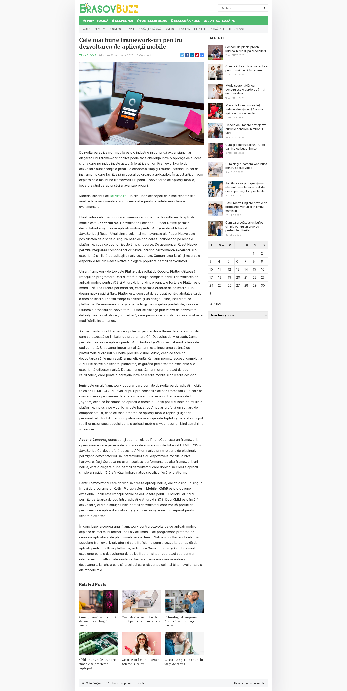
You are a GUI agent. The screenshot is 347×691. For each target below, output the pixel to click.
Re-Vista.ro (118, 196)
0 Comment (144, 55)
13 (237, 269)
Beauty (100, 29)
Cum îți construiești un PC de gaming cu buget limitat (98, 621)
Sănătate (218, 29)
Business (115, 29)
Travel (130, 29)
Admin (102, 55)
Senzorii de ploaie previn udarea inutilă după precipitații (245, 49)
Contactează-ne (221, 20)
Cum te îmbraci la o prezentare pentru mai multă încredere (246, 68)
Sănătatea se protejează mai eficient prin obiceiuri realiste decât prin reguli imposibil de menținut (245, 187)
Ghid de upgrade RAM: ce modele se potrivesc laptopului (97, 663)
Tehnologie (237, 29)
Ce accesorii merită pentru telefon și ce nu (141, 661)
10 (211, 269)
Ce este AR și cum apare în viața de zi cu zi (184, 661)
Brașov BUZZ (101, 683)
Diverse (170, 29)
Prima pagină (97, 20)
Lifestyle (200, 29)
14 (246, 269)
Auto (87, 29)
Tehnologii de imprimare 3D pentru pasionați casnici (182, 621)
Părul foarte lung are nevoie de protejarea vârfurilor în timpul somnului (246, 207)
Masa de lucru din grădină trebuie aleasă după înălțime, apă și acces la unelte (244, 109)
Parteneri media (153, 20)
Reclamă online (187, 20)
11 (219, 269)
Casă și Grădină (150, 29)
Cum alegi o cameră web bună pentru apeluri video (141, 619)
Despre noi (123, 20)
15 (254, 269)
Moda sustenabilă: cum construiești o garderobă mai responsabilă (245, 89)
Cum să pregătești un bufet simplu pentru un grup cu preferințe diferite (244, 226)
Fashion (184, 29)
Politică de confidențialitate (248, 683)
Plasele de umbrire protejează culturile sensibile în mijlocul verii (245, 129)
